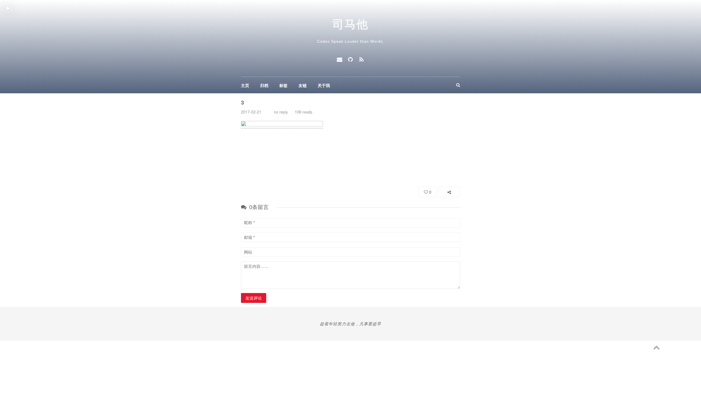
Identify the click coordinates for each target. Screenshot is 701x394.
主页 (245, 85)
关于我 (324, 85)
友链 (302, 85)
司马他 (350, 24)
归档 (264, 85)
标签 (283, 85)
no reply (281, 112)
